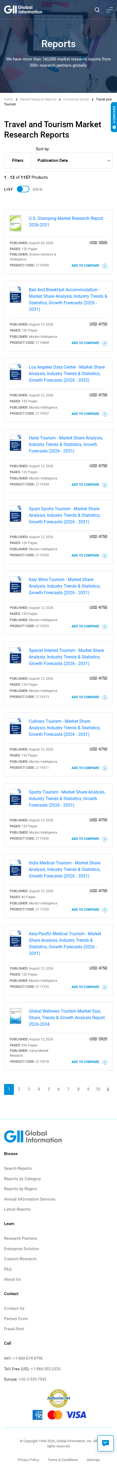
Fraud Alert (14, 1328)
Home (9, 99)
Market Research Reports (38, 99)
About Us (12, 1279)
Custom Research (20, 1258)
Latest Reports (17, 1209)
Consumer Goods (76, 99)
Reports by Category (22, 1178)
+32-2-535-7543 (32, 1379)
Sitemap (93, 1460)
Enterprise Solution (21, 1248)
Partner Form (16, 1318)
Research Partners (20, 1238)
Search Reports (18, 1168)
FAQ (7, 1269)
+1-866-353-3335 (45, 1368)
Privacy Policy (28, 1460)
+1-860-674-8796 (27, 1358)
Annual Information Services (30, 1199)
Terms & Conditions (63, 1460)
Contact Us (14, 1308)
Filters (17, 160)
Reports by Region (20, 1188)
